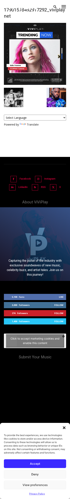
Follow (58, 305)
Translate (33, 124)
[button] (64, 428)
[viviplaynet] (22, 7)
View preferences (35, 485)
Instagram (49, 179)
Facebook (25, 179)
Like (61, 296)
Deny (35, 474)
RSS (43, 187)
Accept (35, 463)
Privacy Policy (37, 493)
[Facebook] (13, 179)
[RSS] (35, 187)
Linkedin (23, 187)
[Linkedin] (12, 187)
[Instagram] (38, 179)
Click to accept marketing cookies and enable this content (35, 341)
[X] (53, 187)
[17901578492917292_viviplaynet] (35, 83)
